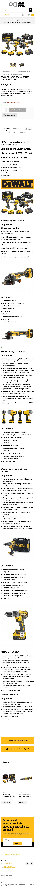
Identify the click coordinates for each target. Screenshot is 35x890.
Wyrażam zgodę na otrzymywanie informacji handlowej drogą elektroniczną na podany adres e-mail (17, 834)
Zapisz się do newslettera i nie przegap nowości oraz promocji (16, 825)
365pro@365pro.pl (24, 749)
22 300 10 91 (8, 863)
